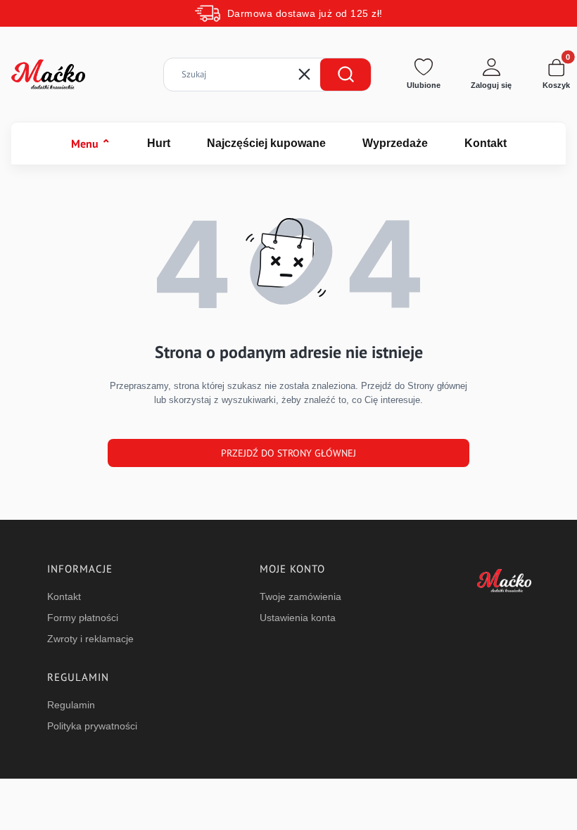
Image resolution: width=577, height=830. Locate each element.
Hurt (158, 143)
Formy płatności (82, 617)
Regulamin (71, 704)
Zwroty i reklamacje (90, 638)
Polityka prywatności (92, 726)
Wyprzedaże (395, 143)
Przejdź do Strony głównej (288, 453)
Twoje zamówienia (300, 596)
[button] (345, 74)
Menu (90, 143)
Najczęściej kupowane (266, 143)
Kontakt (485, 143)
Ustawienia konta (298, 617)
